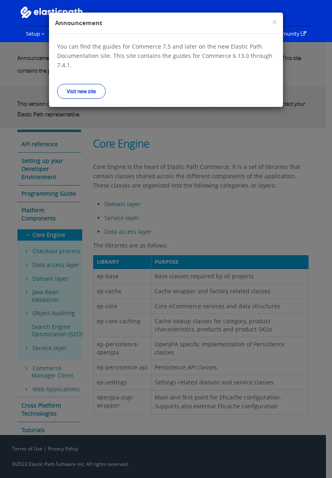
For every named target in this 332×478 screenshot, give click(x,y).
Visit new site (81, 91)
